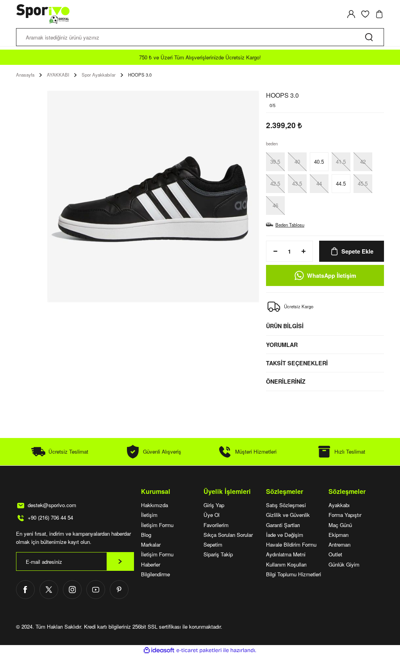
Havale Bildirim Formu (291, 544)
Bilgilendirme (155, 574)
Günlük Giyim (344, 564)
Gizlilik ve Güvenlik (288, 514)
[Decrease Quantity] (273, 251)
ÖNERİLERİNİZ (285, 381)
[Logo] (43, 14)
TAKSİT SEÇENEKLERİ (297, 363)
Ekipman (338, 534)
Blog (146, 534)
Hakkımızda (154, 505)
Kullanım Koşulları (286, 564)
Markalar (151, 544)
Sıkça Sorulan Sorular (228, 534)
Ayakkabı (339, 505)
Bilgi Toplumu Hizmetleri (293, 574)
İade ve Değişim (284, 534)
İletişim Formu (157, 525)
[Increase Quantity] (306, 251)
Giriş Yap (214, 505)
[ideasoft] (159, 650)
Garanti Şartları (283, 525)
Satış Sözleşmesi (286, 505)
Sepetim (213, 544)
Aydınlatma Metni (285, 554)
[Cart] (379, 14)
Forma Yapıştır (345, 514)
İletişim (149, 514)
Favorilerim (216, 525)
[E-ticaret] (199, 650)
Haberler (150, 564)
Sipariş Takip (218, 554)
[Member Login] (351, 14)
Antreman (339, 544)
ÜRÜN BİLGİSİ (285, 326)
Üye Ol (212, 514)
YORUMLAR (282, 345)
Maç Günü (340, 525)
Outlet (335, 554)
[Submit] (120, 561)
